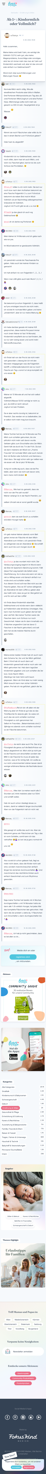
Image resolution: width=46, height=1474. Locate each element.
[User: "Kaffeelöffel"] (10, 172)
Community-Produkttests (23, 1378)
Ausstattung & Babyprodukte (14, 1125)
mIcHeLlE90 (10, 650)
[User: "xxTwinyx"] (7, 35)
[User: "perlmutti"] (5, 172)
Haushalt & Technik (10, 1141)
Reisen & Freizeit (9, 1133)
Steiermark (25, 1324)
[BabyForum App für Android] (38, 1417)
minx (7, 389)
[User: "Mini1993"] (3, 231)
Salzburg (37, 1324)
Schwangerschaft (10, 1099)
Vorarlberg (20, 1329)
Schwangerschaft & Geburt (23, 1225)
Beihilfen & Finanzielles (23, 1221)
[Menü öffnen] (4, 4)
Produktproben (23, 1383)
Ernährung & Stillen (11, 1108)
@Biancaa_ (8, 489)
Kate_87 (8, 127)
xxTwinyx (14, 35)
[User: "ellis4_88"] (5, 117)
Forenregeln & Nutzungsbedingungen (22, 1459)
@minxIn (7, 517)
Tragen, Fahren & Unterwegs (14, 1137)
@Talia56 (8, 212)
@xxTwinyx (8, 561)
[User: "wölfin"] (10, 288)
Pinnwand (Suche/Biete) (12, 1150)
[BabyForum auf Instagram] (23, 1417)
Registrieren (29, 1467)
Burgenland (33, 1329)
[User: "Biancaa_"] (3, 429)
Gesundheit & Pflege (11, 1112)
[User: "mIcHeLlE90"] (3, 649)
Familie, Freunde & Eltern (12, 1129)
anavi (7, 298)
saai (7, 84)
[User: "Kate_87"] (3, 127)
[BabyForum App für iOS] (30, 1417)
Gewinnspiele (23, 1373)
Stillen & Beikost (13, 1216)
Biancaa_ (9, 429)
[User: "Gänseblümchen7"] (3, 322)
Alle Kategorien (8, 1087)
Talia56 (8, 151)
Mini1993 (9, 231)
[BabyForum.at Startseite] (12, 4)
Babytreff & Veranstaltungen (14, 1145)
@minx (7, 824)
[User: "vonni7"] (10, 775)
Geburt (5, 1104)
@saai (6, 222)
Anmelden (16, 1467)
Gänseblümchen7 (12, 322)
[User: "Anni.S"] (5, 379)
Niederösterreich (21, 1320)
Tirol (9, 1329)
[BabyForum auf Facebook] (7, 1417)
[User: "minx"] (3, 389)
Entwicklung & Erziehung (13, 1116)
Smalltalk (6, 1091)
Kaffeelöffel (10, 556)
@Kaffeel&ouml (10, 708)
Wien (8, 1320)
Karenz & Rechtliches (11, 1120)
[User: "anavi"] (3, 298)
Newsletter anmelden (23, 1351)
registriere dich (23, 957)
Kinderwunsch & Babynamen (14, 1095)
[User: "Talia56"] (3, 151)
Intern (5, 1154)
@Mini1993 (8, 894)
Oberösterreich (10, 1324)
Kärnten (36, 1320)
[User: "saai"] (3, 84)
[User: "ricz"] (14, 288)
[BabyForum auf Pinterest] (15, 1417)
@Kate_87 (8, 187)
